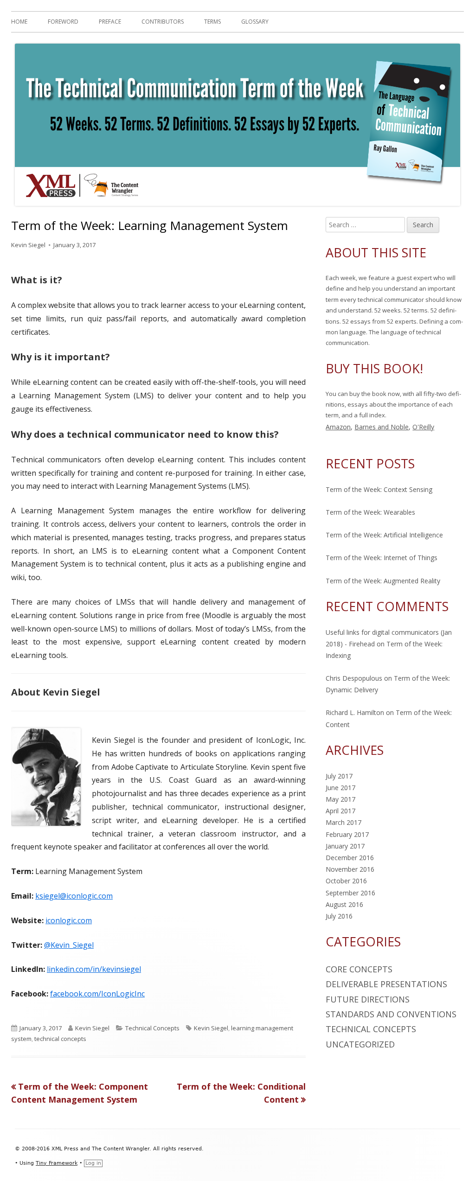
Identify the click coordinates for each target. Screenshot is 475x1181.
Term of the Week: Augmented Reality (383, 580)
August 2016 (344, 904)
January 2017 (345, 846)
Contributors (162, 22)
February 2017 (347, 834)
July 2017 (339, 776)
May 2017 (340, 799)
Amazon (338, 426)
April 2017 (340, 810)
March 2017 (343, 822)
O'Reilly (423, 426)
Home (19, 22)
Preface (110, 22)
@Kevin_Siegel (69, 945)
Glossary (255, 22)
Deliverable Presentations (386, 983)
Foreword (63, 22)
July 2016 (339, 916)
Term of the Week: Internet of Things (381, 557)
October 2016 (346, 880)
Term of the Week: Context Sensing (379, 489)
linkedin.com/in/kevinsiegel (94, 969)
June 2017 (340, 787)
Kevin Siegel (28, 245)
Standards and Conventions (391, 1014)
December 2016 (350, 857)
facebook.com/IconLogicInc (97, 994)
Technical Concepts (152, 1028)
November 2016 (350, 869)
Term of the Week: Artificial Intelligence (384, 534)
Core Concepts (359, 969)
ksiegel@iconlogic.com (74, 896)
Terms (212, 22)
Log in (93, 1163)
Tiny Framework (56, 1163)
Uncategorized (360, 1044)
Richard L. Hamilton (355, 712)
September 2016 (350, 892)
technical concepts (60, 1038)
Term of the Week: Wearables (370, 512)
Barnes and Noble (381, 426)
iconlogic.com (68, 920)
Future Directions (368, 999)
